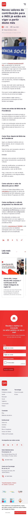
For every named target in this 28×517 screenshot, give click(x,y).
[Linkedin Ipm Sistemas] (8, 445)
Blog (3, 413)
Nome (5, 345)
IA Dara (16, 394)
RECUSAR (7, 512)
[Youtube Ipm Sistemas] (12, 240)
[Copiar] (21, 240)
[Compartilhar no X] (17, 240)
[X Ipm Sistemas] (21, 445)
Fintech (3, 405)
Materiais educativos (7, 415)
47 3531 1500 (8, 476)
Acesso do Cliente (6, 431)
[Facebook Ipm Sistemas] (17, 445)
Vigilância (4, 401)
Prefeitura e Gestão (6, 392)
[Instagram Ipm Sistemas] (8, 240)
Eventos (4, 427)
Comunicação (5, 403)
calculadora (5, 191)
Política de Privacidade (7, 434)
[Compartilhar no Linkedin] (3, 240)
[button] (25, 251)
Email (5, 352)
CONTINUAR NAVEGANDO (20, 512)
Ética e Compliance (6, 429)
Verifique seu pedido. (8, 358)
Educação (4, 396)
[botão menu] (25, 4)
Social (3, 399)
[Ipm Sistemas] (4, 4)
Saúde (3, 394)
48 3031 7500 (8, 459)
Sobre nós (4, 422)
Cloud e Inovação (18, 392)
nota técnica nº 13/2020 (15, 226)
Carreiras (4, 424)
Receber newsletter (8, 369)
